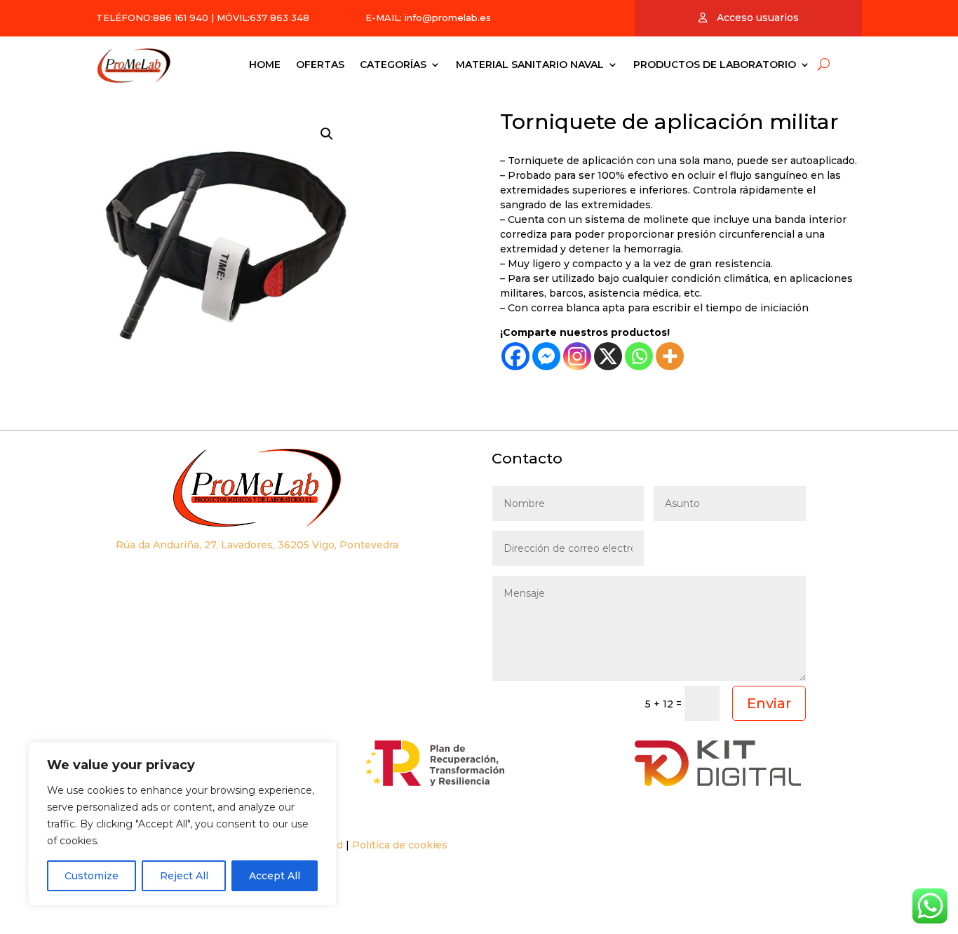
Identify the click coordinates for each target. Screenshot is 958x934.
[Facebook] (515, 356)
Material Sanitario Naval (530, 64)
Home (265, 64)
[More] (670, 356)
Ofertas (320, 64)
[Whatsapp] (639, 356)
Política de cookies (399, 845)
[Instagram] (577, 356)
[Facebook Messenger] (546, 356)
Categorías (393, 64)
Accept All (274, 875)
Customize (92, 875)
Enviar (769, 703)
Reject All (184, 875)
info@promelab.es (448, 17)
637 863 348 (279, 17)
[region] (182, 824)
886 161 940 (180, 17)
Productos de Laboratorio (714, 64)
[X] (608, 356)
